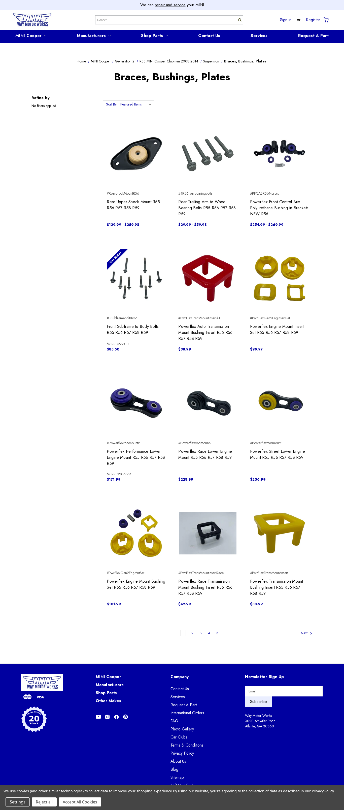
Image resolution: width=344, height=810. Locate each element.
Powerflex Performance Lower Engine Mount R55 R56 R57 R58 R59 (136, 457)
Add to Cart (136, 287)
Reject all (44, 802)
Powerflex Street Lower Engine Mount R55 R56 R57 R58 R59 (277, 454)
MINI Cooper (28, 36)
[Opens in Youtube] (98, 717)
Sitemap (177, 777)
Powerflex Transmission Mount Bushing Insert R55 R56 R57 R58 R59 (276, 587)
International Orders (187, 713)
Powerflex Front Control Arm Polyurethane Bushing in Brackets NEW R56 (279, 208)
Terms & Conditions (186, 745)
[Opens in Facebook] (116, 717)
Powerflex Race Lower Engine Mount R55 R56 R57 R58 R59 (205, 454)
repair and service (170, 5)
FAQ (174, 721)
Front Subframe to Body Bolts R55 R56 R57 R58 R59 (133, 329)
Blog (174, 769)
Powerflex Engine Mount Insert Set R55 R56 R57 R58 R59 (277, 329)
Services (259, 36)
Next (304, 633)
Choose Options (136, 162)
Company (179, 677)
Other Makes (108, 701)
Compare (134, 153)
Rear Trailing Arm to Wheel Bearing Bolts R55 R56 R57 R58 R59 (207, 208)
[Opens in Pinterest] (125, 717)
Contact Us (209, 36)
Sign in (285, 20)
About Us (178, 761)
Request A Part (313, 36)
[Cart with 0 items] (325, 20)
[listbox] (137, 104)
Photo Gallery (182, 729)
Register (313, 20)
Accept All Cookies (80, 802)
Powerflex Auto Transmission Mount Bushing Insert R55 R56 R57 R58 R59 (205, 332)
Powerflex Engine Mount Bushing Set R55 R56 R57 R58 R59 (136, 584)
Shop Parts (152, 36)
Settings (17, 802)
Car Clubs (178, 737)
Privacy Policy (182, 753)
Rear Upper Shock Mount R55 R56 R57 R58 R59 (133, 205)
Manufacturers (91, 36)
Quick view (136, 144)
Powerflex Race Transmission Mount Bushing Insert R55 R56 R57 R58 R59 (205, 587)
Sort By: (111, 104)
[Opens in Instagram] (107, 717)
